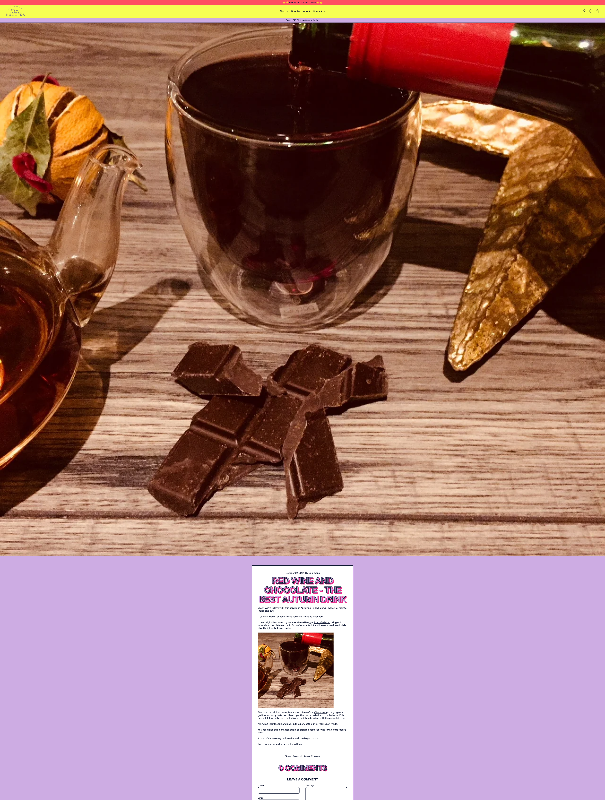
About (306, 11)
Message (309, 785)
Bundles (295, 11)
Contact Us (319, 11)
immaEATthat (322, 622)
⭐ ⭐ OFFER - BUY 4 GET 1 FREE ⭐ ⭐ (302, 2)
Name (261, 785)
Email (260, 798)
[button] (591, 11)
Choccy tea (320, 712)
